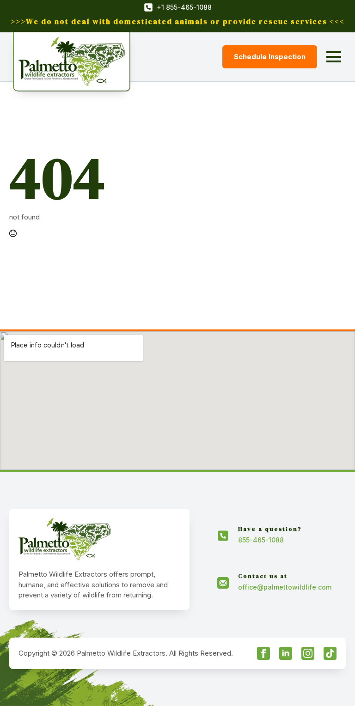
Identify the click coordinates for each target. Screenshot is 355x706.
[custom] (330, 653)
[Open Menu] (333, 56)
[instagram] (307, 653)
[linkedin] (285, 653)
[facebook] (263, 653)
